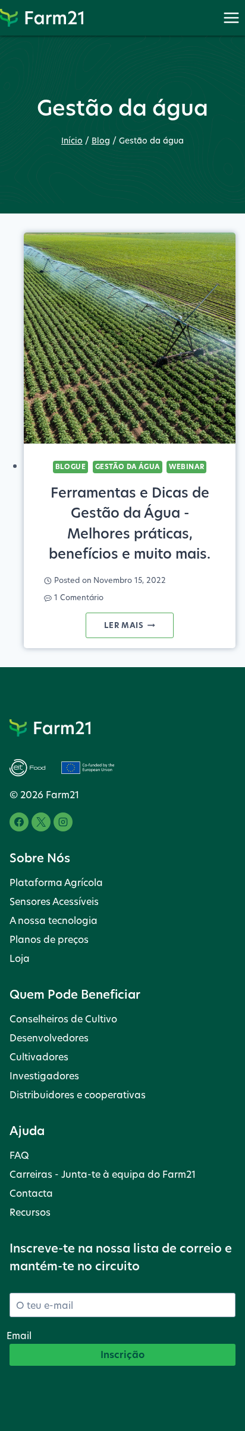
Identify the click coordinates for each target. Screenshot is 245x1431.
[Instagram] (63, 821)
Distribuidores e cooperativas (78, 1094)
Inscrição (122, 1354)
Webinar (186, 466)
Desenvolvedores (49, 1037)
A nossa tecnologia (54, 920)
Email (19, 1335)
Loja (20, 958)
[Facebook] (19, 821)
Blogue (70, 466)
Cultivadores (39, 1056)
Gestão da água (127, 466)
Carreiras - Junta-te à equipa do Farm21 (103, 1174)
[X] (41, 821)
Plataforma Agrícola (56, 882)
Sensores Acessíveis (54, 901)
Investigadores (44, 1075)
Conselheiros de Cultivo (63, 1018)
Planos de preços (49, 939)
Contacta (31, 1193)
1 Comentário (78, 597)
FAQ (19, 1155)
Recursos (30, 1212)
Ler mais (138, 628)
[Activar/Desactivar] (231, 17)
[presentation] (129, 338)
